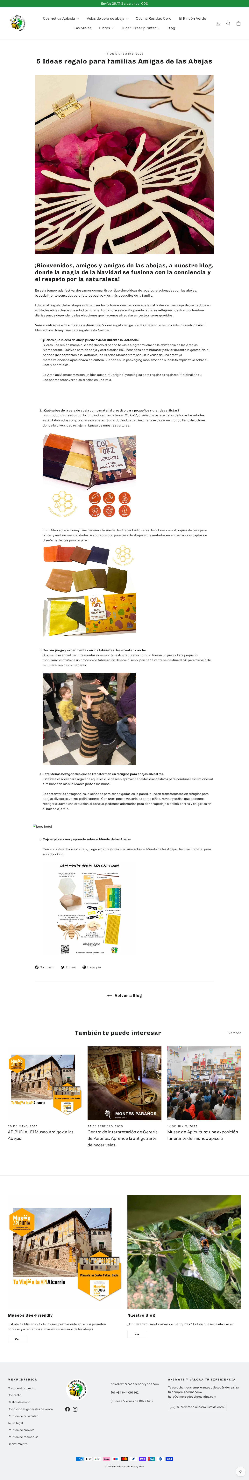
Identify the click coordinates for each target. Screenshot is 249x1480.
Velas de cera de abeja (106, 18)
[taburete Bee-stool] (89, 764)
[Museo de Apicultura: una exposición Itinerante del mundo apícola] (204, 1083)
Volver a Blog (128, 995)
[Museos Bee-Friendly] (65, 1252)
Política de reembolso (23, 1437)
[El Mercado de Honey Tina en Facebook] (67, 1409)
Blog (171, 28)
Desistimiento (18, 1444)
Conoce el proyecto (21, 1388)
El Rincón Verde (192, 18)
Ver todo (234, 1033)
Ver (17, 1339)
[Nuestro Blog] (184, 1252)
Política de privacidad (23, 1416)
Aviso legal (15, 1423)
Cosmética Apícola (59, 18)
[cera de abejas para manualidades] (89, 635)
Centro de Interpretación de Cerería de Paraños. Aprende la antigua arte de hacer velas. (123, 1138)
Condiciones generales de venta (30, 1409)
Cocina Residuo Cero (153, 18)
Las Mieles (82, 28)
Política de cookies (21, 1430)
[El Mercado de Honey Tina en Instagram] (75, 1409)
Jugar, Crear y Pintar (139, 28)
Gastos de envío (19, 1402)
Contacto (14, 1395)
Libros (105, 28)
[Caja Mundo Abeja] (89, 954)
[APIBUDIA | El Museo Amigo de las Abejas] (45, 1083)
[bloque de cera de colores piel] (89, 520)
